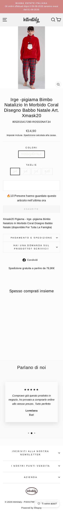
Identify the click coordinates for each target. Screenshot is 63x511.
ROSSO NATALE (31, 154)
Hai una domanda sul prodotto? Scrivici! (31, 247)
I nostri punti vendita (30, 466)
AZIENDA (30, 477)
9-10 (47, 171)
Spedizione (29, 135)
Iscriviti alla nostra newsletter (30, 453)
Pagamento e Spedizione (31, 238)
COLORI (31, 147)
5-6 (25, 171)
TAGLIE (31, 165)
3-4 (15, 171)
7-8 (36, 171)
